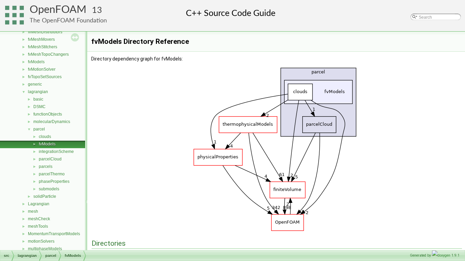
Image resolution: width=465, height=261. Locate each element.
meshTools (38, 226)
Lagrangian (38, 204)
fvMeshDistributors (45, 32)
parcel (39, 129)
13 (97, 10)
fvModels (36, 61)
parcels (45, 166)
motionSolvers (41, 241)
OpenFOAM (58, 9)
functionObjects (47, 114)
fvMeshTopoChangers (48, 54)
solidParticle (44, 196)
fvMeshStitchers (42, 47)
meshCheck (39, 218)
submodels (49, 189)
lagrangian (38, 91)
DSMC (39, 106)
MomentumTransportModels (54, 233)
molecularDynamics (51, 121)
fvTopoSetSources (45, 76)
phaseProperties (54, 181)
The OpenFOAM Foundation (68, 20)
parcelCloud (50, 159)
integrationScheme (56, 151)
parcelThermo (52, 174)
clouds (45, 136)
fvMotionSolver (41, 69)
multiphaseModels (45, 248)
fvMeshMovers (41, 39)
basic (38, 99)
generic (35, 84)
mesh (33, 211)
